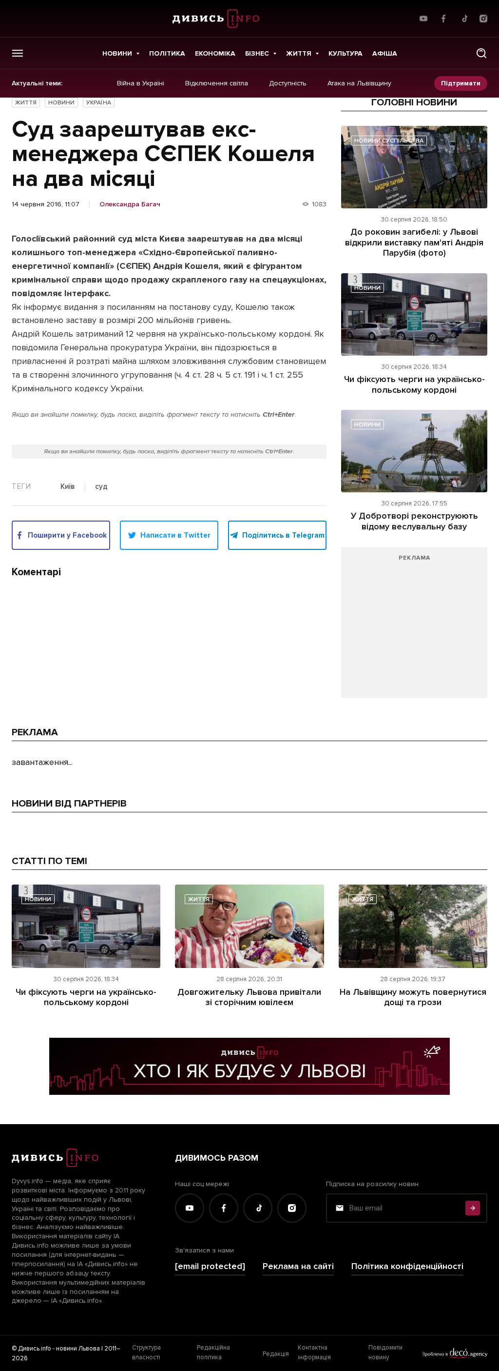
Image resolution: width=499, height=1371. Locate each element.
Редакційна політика (213, 1352)
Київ (67, 487)
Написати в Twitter (175, 535)
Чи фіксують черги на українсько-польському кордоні (414, 384)
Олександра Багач (129, 204)
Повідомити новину (385, 1352)
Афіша (384, 53)
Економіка (215, 53)
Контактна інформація (314, 1352)
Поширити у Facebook (67, 535)
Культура (345, 53)
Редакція (276, 1354)
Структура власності (146, 1352)
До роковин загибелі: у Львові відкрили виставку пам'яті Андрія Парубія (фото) (414, 242)
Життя (298, 53)
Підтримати (460, 83)
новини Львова (78, 1348)
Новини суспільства (388, 140)
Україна (98, 102)
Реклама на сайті (298, 1266)
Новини (117, 53)
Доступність (288, 83)
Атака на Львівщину (359, 83)
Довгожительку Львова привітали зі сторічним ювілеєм (249, 997)
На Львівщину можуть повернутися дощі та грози (413, 997)
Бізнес (257, 53)
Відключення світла (216, 83)
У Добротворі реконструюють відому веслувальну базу (414, 521)
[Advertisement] (414, 627)
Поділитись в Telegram (283, 535)
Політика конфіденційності (407, 1266)
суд (101, 487)
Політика (167, 53)
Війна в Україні (140, 83)
